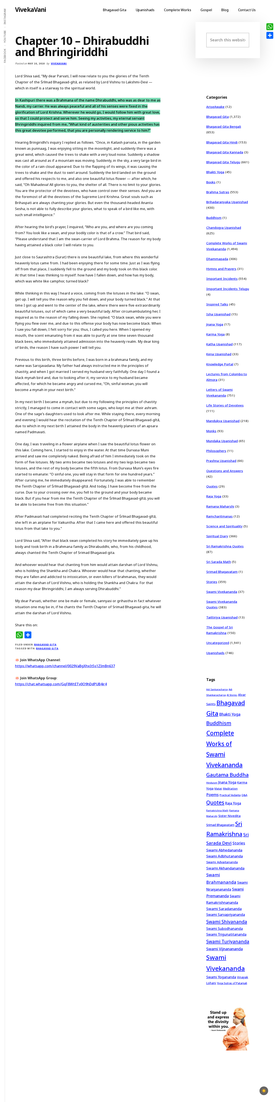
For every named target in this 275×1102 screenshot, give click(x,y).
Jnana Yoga (214, 324)
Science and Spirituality (224, 526)
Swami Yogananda (221, 977)
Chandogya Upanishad (223, 227)
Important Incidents (222, 278)
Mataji (218, 788)
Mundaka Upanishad (222, 441)
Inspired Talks (217, 304)
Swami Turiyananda (227, 941)
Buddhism (214, 217)
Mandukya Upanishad (223, 421)
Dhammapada (217, 259)
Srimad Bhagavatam (222, 571)
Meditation (230, 788)
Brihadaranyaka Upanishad (227, 202)
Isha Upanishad (218, 314)
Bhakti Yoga (215, 172)
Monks (211, 431)
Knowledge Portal (219, 364)
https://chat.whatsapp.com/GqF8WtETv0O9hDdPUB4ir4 (61, 684)
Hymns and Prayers (221, 269)
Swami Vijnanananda (224, 948)
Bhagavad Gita (45, 644)
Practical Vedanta (230, 795)
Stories (211, 582)
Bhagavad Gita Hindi (222, 142)
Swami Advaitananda (222, 862)
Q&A (244, 795)
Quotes (212, 486)
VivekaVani (30, 9)
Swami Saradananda (224, 908)
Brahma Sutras (217, 192)
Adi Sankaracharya (217, 689)
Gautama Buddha (227, 774)
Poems (212, 794)
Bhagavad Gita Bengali (223, 126)
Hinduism (211, 782)
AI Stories (232, 695)
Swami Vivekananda (221, 591)
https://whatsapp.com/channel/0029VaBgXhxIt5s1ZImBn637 (65, 666)
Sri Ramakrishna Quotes (225, 546)
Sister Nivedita (229, 816)
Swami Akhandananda (225, 868)
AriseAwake (215, 106)
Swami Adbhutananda (224, 856)
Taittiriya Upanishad (222, 617)
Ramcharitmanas (219, 516)
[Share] (270, 35)
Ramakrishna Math (217, 810)
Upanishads (215, 653)
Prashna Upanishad (221, 460)
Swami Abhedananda (224, 850)
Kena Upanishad (218, 354)
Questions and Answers (224, 471)
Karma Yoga (215, 334)
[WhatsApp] (270, 26)
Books (210, 182)
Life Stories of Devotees (225, 405)
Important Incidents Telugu (227, 289)
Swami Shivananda (226, 922)
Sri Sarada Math (218, 562)
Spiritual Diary (217, 536)
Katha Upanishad (219, 344)
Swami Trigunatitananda (226, 934)
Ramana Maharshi (220, 506)
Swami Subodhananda (224, 928)
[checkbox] (264, 1090)
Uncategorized (217, 643)
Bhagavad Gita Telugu (223, 162)
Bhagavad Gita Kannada (224, 152)
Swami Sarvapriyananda (225, 914)
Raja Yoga (213, 496)
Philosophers (216, 451)
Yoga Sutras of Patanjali (232, 983)
